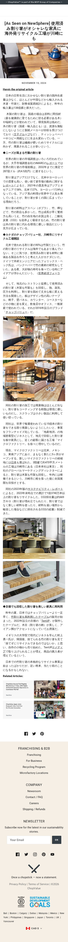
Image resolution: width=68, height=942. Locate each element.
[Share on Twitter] (34, 733)
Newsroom (34, 791)
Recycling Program (34, 767)
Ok (56, 839)
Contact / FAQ (34, 797)
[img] (18, 854)
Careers (34, 803)
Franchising (34, 754)
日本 (14, 462)
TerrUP (45, 620)
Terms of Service (38, 884)
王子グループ (22, 134)
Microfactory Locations (34, 773)
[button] (34, 928)
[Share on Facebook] (26, 733)
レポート (52, 163)
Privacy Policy (17, 884)
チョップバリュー (16, 312)
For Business (34, 760)
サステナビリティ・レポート (45, 489)
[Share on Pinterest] (42, 733)
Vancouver (8, 921)
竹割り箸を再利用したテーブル (30, 616)
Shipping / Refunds (34, 809)
